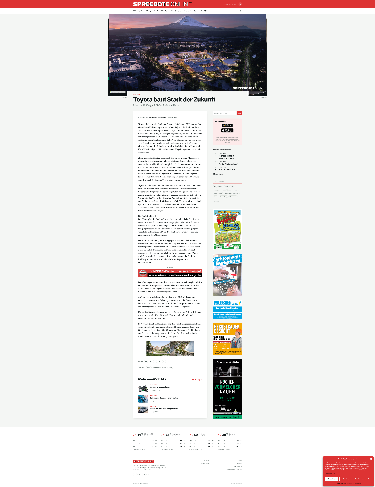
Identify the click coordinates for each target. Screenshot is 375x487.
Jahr (231, 186)
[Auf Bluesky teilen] (159, 361)
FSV (215, 186)
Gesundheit (187, 11)
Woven (170, 367)
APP (134, 11)
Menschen (235, 193)
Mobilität (204, 11)
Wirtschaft (164, 11)
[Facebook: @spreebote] (135, 474)
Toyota (164, 367)
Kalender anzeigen (218, 174)
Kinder (215, 196)
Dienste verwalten (331, 473)
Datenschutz (350, 483)
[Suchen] (240, 11)
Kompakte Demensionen (160, 387)
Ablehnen (346, 479)
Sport (196, 11)
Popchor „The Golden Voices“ (228, 164)
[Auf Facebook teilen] (150, 361)
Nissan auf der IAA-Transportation (164, 409)
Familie (140, 11)
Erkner (220, 186)
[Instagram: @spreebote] (144, 474)
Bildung (148, 11)
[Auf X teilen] (155, 361)
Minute (230, 190)
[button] (371, 459)
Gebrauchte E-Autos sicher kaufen (164, 398)
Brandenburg (223, 196)
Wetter (240, 461)
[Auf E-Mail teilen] (164, 361)
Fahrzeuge (141, 367)
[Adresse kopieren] (168, 361)
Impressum (357, 483)
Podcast (239, 463)
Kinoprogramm (237, 466)
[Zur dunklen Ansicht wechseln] (240, 4)
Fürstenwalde (233, 196)
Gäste (215, 193)
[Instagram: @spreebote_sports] (148, 474)
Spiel (220, 193)
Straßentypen (156, 367)
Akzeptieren (331, 479)
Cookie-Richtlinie (341, 483)
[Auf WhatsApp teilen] (146, 361)
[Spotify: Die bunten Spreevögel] (139, 474)
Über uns (206, 461)
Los (239, 113)
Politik (156, 11)
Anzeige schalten (204, 463)
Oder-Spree (228, 193)
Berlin (226, 186)
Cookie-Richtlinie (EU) (236, 483)
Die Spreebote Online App (233, 469)
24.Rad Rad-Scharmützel (227, 170)
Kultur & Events (176, 11)
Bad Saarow (217, 190)
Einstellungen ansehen (363, 479)
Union (224, 190)
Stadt (148, 367)
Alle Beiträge (196, 380)
